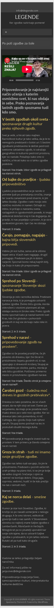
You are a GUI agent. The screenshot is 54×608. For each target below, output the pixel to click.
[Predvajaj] (6, 80)
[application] (27, 69)
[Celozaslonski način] (48, 80)
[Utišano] (43, 80)
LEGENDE (27, 17)
